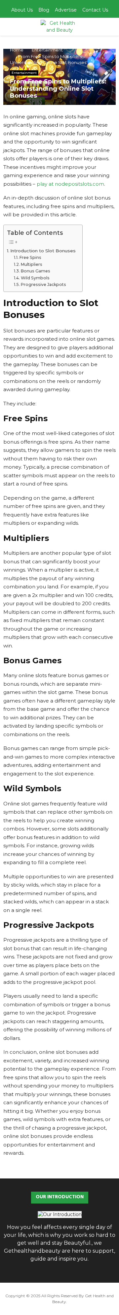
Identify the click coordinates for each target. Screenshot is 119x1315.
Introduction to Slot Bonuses (43, 250)
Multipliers (31, 264)
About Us (22, 10)
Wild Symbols (35, 277)
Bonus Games (35, 270)
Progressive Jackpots (43, 284)
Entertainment (24, 73)
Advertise (66, 10)
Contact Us (95, 10)
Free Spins (30, 257)
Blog (43, 10)
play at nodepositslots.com (70, 184)
